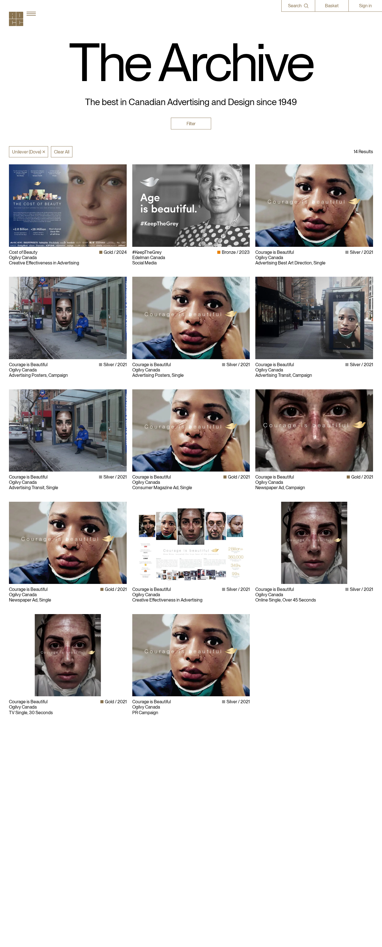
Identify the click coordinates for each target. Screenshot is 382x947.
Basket (332, 5)
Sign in (365, 5)
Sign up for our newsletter (295, 821)
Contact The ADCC (212, 805)
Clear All (61, 152)
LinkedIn (279, 799)
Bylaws (201, 794)
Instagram (280, 794)
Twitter (277, 810)
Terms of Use (206, 810)
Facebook (280, 805)
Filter (191, 123)
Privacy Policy (207, 799)
